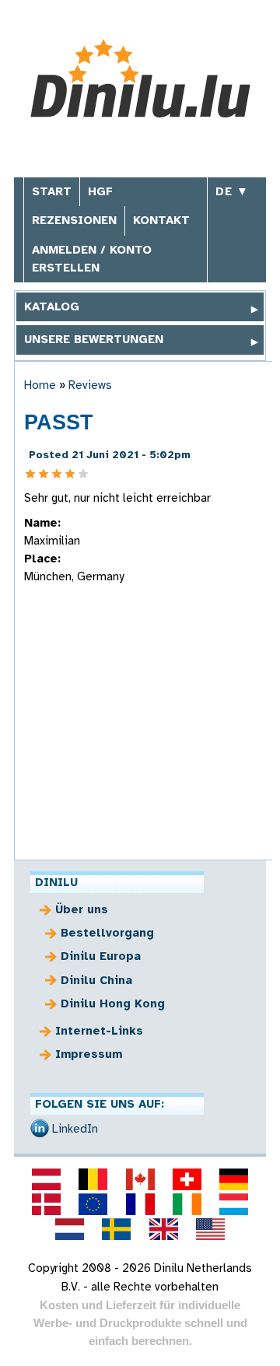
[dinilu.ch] (186, 1179)
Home (40, 385)
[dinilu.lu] (233, 1204)
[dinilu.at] (46, 1179)
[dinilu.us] (210, 1229)
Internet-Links (99, 1031)
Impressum (88, 1054)
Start (52, 191)
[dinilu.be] (93, 1179)
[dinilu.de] (233, 1179)
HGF (100, 191)
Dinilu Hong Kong (113, 1003)
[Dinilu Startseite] (140, 80)
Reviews (90, 385)
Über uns (81, 909)
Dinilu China (96, 980)
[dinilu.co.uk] (163, 1229)
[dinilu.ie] (186, 1204)
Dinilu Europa (101, 956)
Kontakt (161, 220)
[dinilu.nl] (70, 1229)
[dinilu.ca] (140, 1179)
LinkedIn (75, 1129)
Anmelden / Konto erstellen (92, 259)
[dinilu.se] (116, 1229)
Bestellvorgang (107, 933)
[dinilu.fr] (140, 1204)
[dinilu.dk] (46, 1204)
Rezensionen (74, 220)
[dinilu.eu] (93, 1204)
